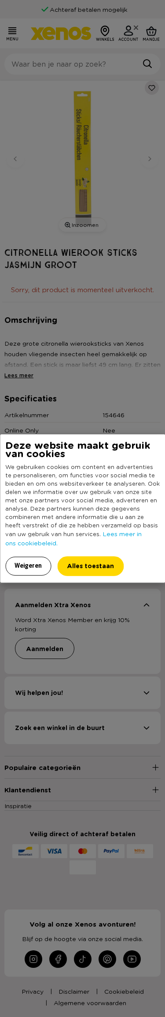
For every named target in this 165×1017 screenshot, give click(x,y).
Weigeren (28, 565)
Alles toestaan (90, 566)
